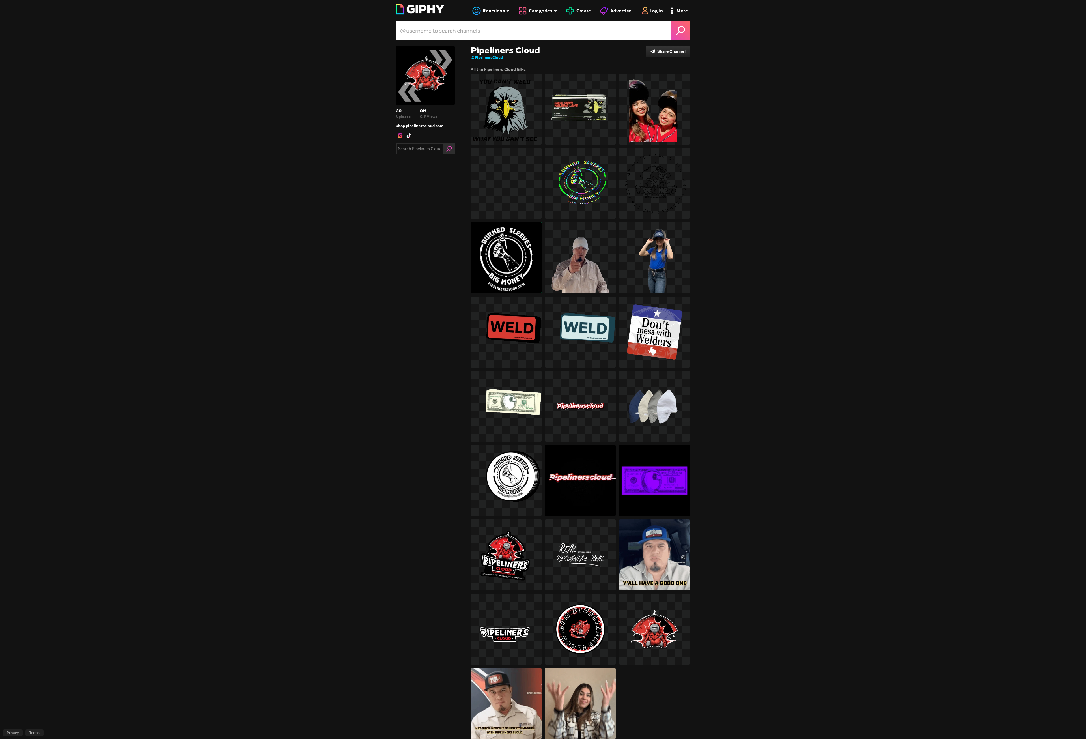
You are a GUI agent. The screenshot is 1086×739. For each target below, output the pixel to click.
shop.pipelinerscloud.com (419, 125)
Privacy (13, 733)
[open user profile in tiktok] (408, 135)
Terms (34, 733)
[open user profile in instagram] (400, 135)
